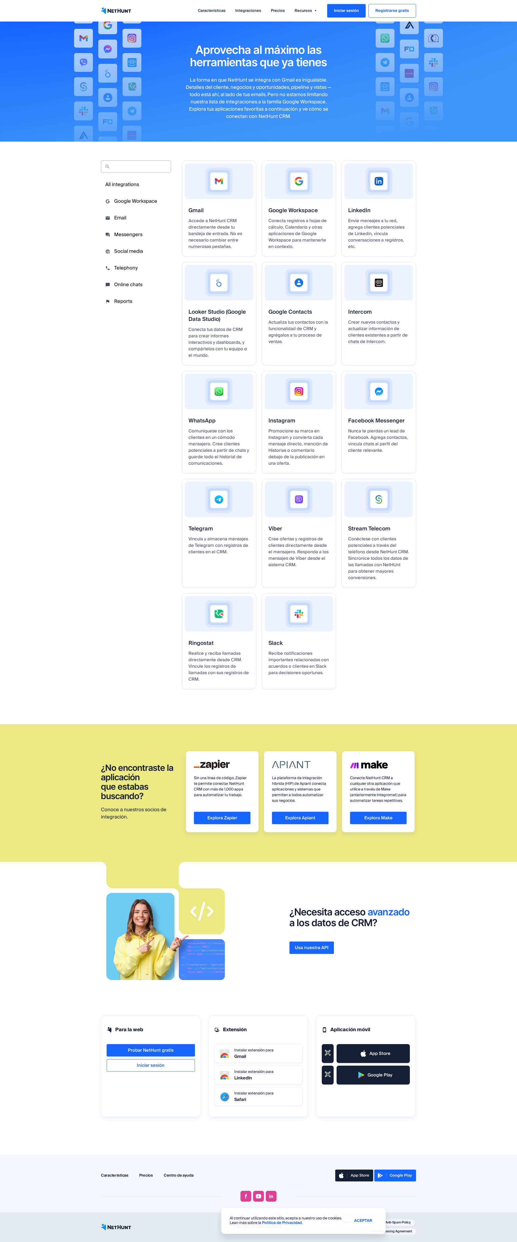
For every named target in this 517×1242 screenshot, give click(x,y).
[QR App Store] (328, 1053)
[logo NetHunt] (116, 11)
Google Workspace (135, 201)
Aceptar (363, 1220)
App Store (379, 1053)
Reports (123, 301)
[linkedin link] (271, 1196)
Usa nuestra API (312, 947)
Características (212, 11)
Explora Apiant (300, 818)
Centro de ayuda (179, 1175)
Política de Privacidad (282, 1223)
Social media (128, 251)
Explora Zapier (222, 818)
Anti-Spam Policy (398, 1222)
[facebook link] (245, 1196)
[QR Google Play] (328, 1075)
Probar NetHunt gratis (151, 1050)
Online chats (128, 285)
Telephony (126, 268)
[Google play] (395, 1175)
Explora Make (378, 818)
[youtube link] (258, 1196)
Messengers (128, 234)
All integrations (122, 184)
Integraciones (248, 11)
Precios (278, 11)
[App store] (354, 1175)
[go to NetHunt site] (116, 1227)
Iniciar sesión (346, 11)
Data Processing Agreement (391, 1231)
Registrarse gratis (392, 11)
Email (120, 218)
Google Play (380, 1075)
